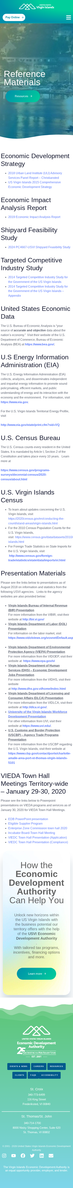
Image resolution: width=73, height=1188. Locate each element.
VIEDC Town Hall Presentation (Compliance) (38, 842)
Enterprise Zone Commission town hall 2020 (37, 828)
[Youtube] (13, 1155)
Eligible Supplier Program (25, 823)
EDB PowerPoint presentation (28, 819)
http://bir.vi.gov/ (33, 619)
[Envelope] (51, 1155)
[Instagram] (4, 1155)
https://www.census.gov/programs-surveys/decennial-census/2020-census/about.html (25, 475)
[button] (69, 17)
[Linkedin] (41, 1155)
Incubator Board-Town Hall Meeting (31, 832)
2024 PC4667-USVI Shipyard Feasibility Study (39, 247)
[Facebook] (23, 1155)
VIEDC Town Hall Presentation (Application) (37, 837)
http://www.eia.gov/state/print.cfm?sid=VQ (30, 424)
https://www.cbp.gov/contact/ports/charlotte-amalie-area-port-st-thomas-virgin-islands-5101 (39, 758)
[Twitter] (32, 1155)
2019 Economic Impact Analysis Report (34, 217)
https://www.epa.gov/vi (39, 661)
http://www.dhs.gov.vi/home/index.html (38, 688)
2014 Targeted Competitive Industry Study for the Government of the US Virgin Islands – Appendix (38, 291)
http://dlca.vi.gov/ (34, 707)
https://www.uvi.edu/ (36, 725)
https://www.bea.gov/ (39, 344)
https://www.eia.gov (14, 402)
